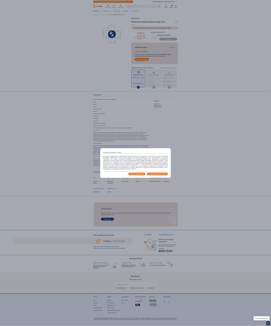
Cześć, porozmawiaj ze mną (261, 318)
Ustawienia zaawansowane (137, 174)
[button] (268, 323)
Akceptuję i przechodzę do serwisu (157, 174)
